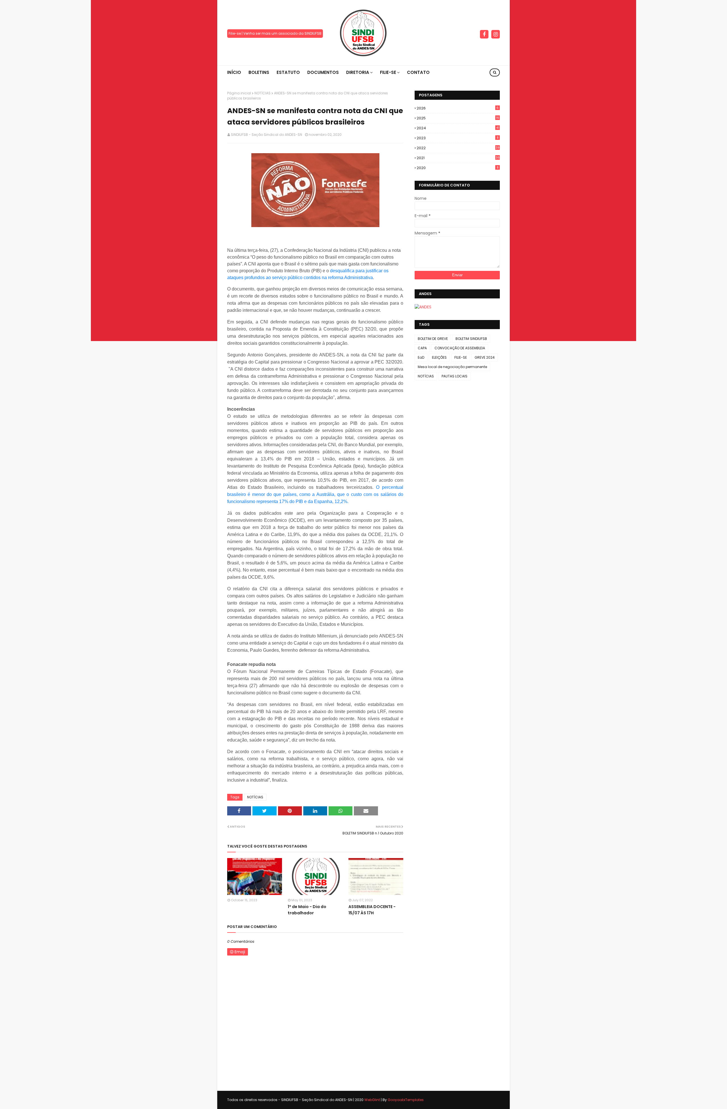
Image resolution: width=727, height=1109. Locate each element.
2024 (458, 128)
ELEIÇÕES (439, 357)
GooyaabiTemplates (406, 1099)
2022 (458, 148)
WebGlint (372, 1099)
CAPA (422, 348)
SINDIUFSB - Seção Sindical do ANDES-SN (266, 134)
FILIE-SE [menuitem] (388, 72)
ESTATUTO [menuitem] (288, 72)
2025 (458, 118)
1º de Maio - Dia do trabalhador (307, 910)
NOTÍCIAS (262, 93)
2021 (458, 158)
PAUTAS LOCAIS (454, 376)
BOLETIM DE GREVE (433, 338)
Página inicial (239, 93)
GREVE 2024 (485, 357)
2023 (458, 138)
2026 (458, 108)
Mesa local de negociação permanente (452, 366)
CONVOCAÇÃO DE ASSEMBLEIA (459, 348)
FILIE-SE (460, 357)
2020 (458, 168)
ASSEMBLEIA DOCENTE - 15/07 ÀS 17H (372, 910)
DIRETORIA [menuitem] (357, 72)
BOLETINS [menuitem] (258, 72)
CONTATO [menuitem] (418, 72)
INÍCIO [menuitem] (234, 72)
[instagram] (495, 34)
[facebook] (484, 34)
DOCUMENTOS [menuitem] (323, 72)
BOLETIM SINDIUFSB (471, 338)
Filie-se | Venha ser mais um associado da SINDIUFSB (275, 33)
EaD (421, 357)
